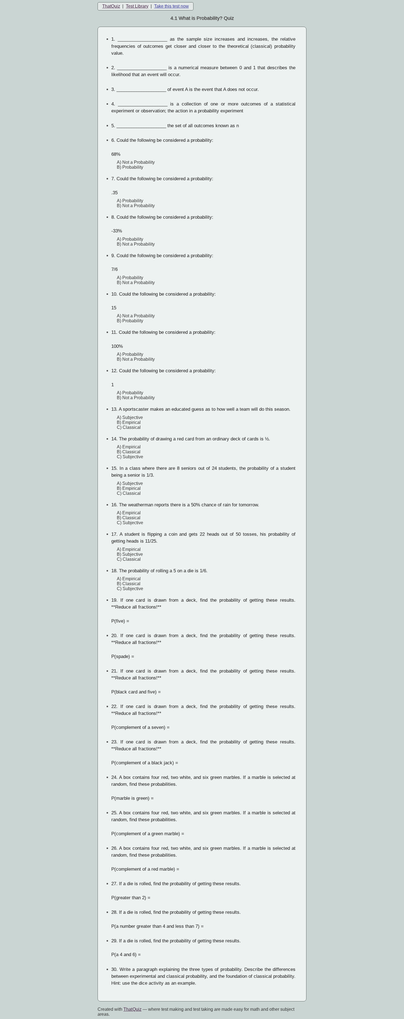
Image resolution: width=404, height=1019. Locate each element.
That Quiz (132, 1009)
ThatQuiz (111, 6)
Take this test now (171, 6)
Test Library (137, 6)
